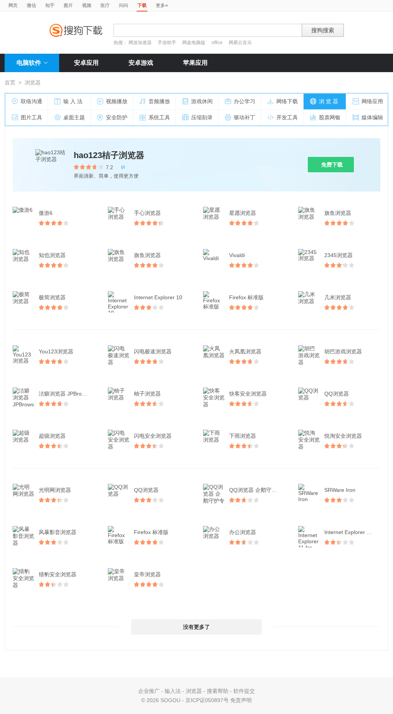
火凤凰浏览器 (245, 351)
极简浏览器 (52, 297)
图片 (68, 5)
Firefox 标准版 (246, 297)
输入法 (173, 691)
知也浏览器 (52, 255)
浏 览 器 (328, 101)
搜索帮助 (217, 691)
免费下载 (332, 165)
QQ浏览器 (336, 394)
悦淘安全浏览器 (343, 436)
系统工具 (159, 117)
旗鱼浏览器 (337, 213)
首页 (10, 82)
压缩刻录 (202, 117)
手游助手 (167, 42)
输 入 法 (73, 101)
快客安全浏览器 (248, 394)
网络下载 (287, 101)
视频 (86, 5)
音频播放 (159, 101)
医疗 (105, 5)
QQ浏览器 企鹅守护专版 (258, 490)
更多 (162, 5)
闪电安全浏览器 (153, 436)
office (217, 42)
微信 (31, 5)
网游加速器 (140, 42)
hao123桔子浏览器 (109, 155)
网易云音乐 (240, 42)
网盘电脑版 (193, 42)
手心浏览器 (147, 213)
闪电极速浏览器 (153, 351)
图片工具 (31, 117)
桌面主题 (74, 117)
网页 (13, 5)
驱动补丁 (244, 117)
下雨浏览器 (242, 436)
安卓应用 (86, 62)
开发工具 (287, 117)
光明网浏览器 (55, 490)
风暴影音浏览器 (57, 532)
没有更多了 (196, 627)
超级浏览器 (52, 436)
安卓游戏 (141, 62)
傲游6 (46, 213)
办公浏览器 (242, 532)
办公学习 (244, 101)
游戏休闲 (202, 101)
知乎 (49, 5)
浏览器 (194, 691)
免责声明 (241, 700)
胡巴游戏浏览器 (343, 351)
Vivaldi (237, 255)
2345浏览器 (338, 255)
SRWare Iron (339, 490)
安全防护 (116, 117)
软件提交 (244, 691)
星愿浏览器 (242, 213)
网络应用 (372, 101)
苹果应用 (195, 62)
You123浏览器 (56, 351)
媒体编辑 (372, 117)
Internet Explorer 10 (158, 297)
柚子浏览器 (147, 394)
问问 (123, 5)
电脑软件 (29, 62)
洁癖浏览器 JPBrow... (64, 394)
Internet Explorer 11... (350, 532)
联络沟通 (31, 101)
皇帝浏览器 (147, 574)
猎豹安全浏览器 (57, 574)
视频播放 (116, 101)
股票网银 (329, 117)
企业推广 (149, 691)
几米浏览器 (337, 297)
